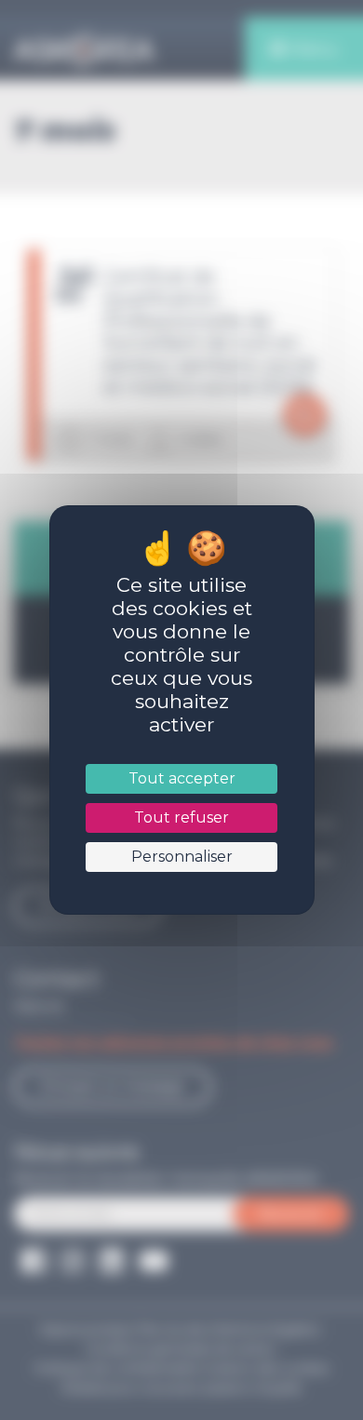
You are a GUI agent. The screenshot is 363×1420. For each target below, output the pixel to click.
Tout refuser (181, 817)
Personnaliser (181, 856)
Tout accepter (181, 778)
